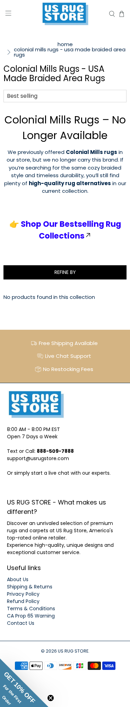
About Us (17, 579)
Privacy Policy (23, 593)
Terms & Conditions (31, 608)
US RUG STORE (73, 651)
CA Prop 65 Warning (31, 615)
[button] (24, 682)
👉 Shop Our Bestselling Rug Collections (65, 229)
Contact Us (20, 623)
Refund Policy (23, 601)
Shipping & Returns (29, 586)
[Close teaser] (50, 698)
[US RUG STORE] (65, 14)
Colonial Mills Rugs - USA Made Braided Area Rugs (69, 52)
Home (65, 44)
